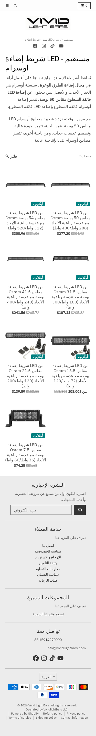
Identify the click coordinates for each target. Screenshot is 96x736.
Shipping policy (46, 717)
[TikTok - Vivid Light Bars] (52, 46)
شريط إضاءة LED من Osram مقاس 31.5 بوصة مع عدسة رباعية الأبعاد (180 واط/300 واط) (70, 297)
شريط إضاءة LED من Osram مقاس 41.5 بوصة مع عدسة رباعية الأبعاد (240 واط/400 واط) (25, 297)
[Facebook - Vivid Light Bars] (35, 46)
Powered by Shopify (25, 713)
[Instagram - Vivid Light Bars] (43, 46)
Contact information (74, 717)
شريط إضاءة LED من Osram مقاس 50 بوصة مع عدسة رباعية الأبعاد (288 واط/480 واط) (70, 220)
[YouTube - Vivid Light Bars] (61, 46)
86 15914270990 (48, 639)
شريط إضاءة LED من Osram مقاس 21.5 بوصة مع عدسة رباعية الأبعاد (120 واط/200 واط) (25, 375)
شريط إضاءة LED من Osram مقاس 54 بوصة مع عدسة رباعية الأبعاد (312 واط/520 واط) (25, 220)
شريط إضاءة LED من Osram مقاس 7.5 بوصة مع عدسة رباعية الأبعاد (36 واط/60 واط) (25, 452)
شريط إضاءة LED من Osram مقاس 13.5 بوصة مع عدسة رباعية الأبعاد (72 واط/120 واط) (70, 375)
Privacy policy (76, 713)
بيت (45, 39)
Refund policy (52, 713)
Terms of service (19, 717)
